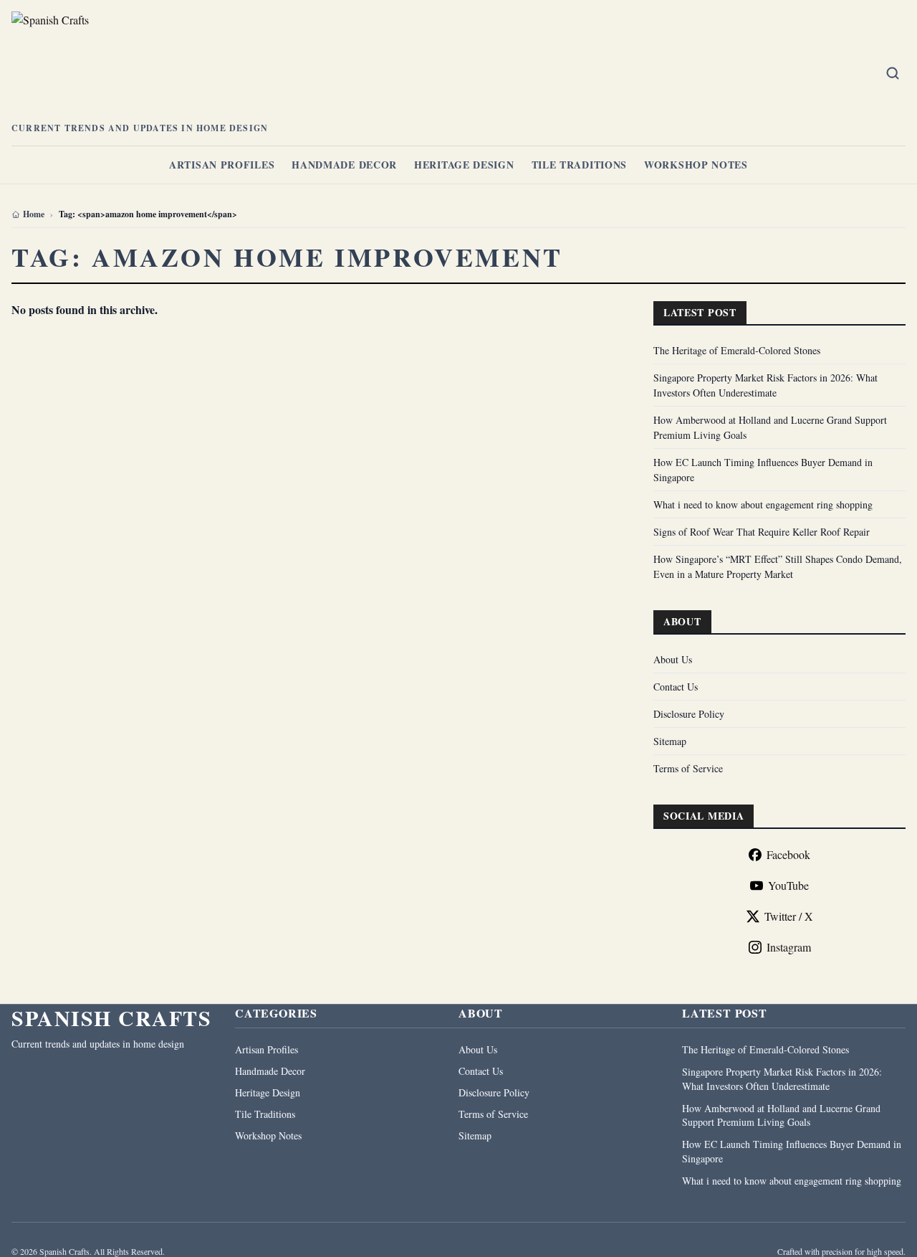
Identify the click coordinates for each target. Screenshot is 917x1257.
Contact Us (675, 686)
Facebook (788, 854)
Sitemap (669, 741)
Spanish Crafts (111, 1017)
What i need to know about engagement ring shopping (763, 504)
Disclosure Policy (688, 714)
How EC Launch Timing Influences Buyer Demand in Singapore (791, 1150)
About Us (672, 659)
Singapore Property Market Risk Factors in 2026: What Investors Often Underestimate (782, 1078)
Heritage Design (464, 164)
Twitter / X (788, 916)
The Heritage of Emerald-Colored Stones (736, 350)
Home (33, 214)
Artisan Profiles (221, 164)
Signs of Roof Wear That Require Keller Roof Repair (761, 532)
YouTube (788, 885)
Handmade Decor (344, 164)
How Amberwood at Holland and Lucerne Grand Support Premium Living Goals (781, 1115)
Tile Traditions (580, 164)
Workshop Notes (696, 164)
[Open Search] (893, 73)
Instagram (789, 946)
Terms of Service (688, 768)
